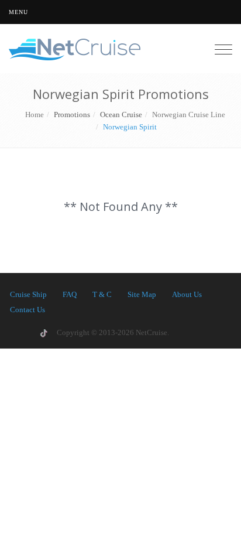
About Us (187, 294)
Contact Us (27, 309)
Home (34, 114)
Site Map (142, 294)
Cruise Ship (28, 294)
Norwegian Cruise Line (188, 114)
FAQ (70, 294)
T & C (102, 294)
